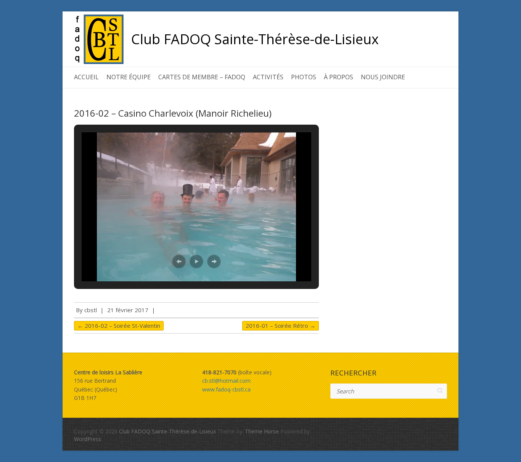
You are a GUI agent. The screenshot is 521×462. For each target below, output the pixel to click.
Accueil (86, 77)
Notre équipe (128, 77)
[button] (179, 261)
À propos (338, 77)
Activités (268, 77)
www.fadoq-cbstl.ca (226, 389)
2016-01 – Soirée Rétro (280, 325)
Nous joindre (383, 77)
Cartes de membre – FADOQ (201, 77)
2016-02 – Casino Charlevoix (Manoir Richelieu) (173, 113)
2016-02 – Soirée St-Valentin (118, 325)
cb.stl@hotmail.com (226, 380)
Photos (303, 77)
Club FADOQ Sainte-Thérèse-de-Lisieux (255, 39)
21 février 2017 (127, 310)
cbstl (90, 310)
